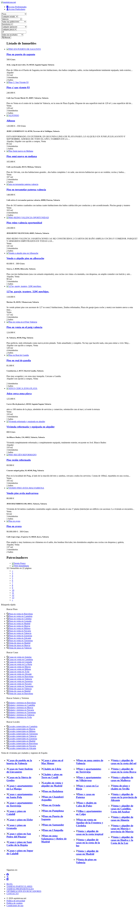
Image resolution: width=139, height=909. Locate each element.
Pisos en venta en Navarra (20, 631)
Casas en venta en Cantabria (21, 659)
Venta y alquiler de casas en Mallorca (122, 779)
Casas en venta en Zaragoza (21, 681)
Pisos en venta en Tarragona (21, 640)
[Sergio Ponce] (19, 563)
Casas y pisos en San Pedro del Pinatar (19, 835)
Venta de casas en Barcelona (21, 693)
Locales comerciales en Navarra (22, 746)
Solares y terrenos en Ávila (20, 717)
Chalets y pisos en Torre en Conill (51, 776)
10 (13, 590)
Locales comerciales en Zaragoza (23, 738)
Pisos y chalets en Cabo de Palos (86, 804)
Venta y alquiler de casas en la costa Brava (123, 770)
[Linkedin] (7, 879)
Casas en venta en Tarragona (21, 686)
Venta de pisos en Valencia (20, 648)
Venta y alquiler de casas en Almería (122, 818)
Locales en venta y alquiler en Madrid (52, 784)
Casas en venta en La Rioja (20, 664)
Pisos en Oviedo (51, 805)
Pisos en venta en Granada (20, 621)
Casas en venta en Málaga (20, 669)
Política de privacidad (16, 901)
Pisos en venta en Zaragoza (20, 636)
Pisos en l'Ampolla (53, 830)
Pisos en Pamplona (53, 810)
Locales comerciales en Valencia (22, 736)
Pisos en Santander (53, 824)
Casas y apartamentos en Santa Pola (20, 796)
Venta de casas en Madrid (20, 691)
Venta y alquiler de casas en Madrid (87, 852)
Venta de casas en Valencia (20, 688)
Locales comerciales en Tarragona (23, 734)
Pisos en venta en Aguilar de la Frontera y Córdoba (89, 822)
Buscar (7, 37)
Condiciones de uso (15, 905)
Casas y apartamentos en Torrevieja (20, 804)
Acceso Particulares (16, 9)
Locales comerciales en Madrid (22, 741)
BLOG (10, 884)
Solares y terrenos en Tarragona (22, 712)
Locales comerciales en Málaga (22, 731)
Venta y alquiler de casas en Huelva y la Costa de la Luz (122, 840)
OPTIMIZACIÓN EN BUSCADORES (24, 891)
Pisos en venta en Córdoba (20, 619)
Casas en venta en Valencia (20, 679)
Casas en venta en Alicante (20, 674)
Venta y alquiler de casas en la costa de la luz (88, 842)
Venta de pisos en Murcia (19, 645)
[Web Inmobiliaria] (20, 566)
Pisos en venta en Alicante (20, 638)
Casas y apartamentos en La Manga (20, 787)
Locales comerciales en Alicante (22, 748)
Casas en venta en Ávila (19, 671)
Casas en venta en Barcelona (21, 676)
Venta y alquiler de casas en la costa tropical (89, 833)
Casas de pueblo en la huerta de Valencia (19, 762)
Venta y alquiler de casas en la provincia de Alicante (124, 797)
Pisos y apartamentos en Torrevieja (88, 770)
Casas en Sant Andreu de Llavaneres (20, 770)
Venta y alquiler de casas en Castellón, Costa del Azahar (122, 808)
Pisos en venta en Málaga (19, 628)
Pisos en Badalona (53, 791)
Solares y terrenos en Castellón (22, 705)
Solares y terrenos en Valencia (21, 715)
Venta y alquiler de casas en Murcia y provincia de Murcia (122, 828)
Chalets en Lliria (52, 768)
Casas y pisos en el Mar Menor (52, 762)
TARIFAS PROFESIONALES (20, 889)
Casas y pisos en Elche (20, 819)
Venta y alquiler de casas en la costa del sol (123, 762)
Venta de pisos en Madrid (19, 643)
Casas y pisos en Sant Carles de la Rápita (19, 843)
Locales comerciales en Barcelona (23, 743)
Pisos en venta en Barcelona (21, 614)
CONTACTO (13, 894)
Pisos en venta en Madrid (19, 623)
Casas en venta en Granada (20, 662)
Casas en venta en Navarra (20, 684)
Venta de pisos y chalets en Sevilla (120, 787)
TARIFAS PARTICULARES (19, 886)
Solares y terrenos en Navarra (21, 710)
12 (13, 595)
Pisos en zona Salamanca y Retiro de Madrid (54, 838)
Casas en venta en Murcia (20, 667)
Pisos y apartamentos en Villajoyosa (88, 779)
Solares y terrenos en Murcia (21, 707)
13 (13, 597)
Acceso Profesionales (17, 7)
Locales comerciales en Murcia (22, 729)
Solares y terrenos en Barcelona (22, 703)
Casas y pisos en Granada (16, 827)
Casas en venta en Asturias (20, 657)
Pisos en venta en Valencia (20, 633)
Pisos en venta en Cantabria (20, 616)
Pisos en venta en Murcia (19, 626)
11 (13, 593)
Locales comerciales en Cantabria (23, 726)
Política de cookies (15, 903)
